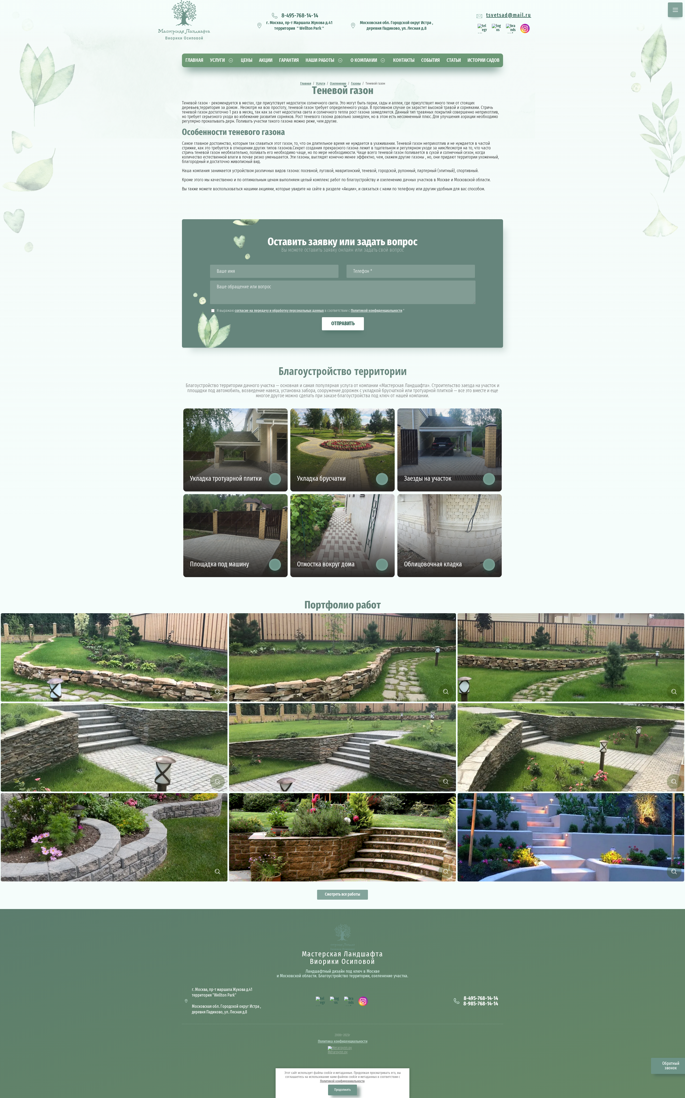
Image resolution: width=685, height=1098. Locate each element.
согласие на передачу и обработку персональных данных (279, 311)
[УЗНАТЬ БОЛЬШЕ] (275, 479)
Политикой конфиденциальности (376, 311)
